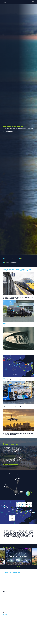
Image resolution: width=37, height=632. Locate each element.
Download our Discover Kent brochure (9, 464)
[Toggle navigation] (33, 2)
